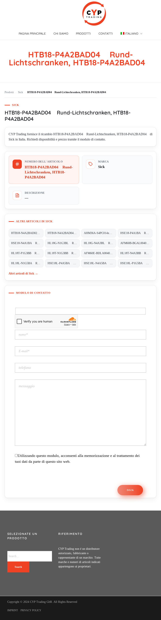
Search (18, 566)
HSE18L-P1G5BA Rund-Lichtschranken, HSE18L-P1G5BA (136, 263)
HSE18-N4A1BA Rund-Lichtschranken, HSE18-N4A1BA (27, 243)
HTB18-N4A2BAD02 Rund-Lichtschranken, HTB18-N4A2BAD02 (27, 233)
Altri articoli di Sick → (23, 273)
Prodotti (9, 92)
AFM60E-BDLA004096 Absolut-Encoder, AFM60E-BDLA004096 (100, 253)
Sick (20, 92)
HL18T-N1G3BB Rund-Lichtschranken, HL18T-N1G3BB (64, 253)
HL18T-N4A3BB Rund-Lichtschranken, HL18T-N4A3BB (136, 253)
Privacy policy (31, 610)
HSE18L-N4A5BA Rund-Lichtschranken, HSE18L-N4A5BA (100, 263)
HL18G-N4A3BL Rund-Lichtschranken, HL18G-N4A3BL (100, 243)
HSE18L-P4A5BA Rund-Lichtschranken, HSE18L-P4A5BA (64, 263)
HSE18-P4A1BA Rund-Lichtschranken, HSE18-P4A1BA (136, 233)
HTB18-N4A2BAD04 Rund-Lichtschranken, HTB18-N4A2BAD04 (64, 233)
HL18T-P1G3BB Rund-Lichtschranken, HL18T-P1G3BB (27, 253)
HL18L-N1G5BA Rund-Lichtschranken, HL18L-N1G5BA (27, 263)
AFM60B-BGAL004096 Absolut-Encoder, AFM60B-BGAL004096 (136, 243)
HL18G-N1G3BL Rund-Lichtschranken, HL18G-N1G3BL (64, 243)
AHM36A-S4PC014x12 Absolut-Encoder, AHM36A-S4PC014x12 (100, 233)
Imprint (12, 610)
